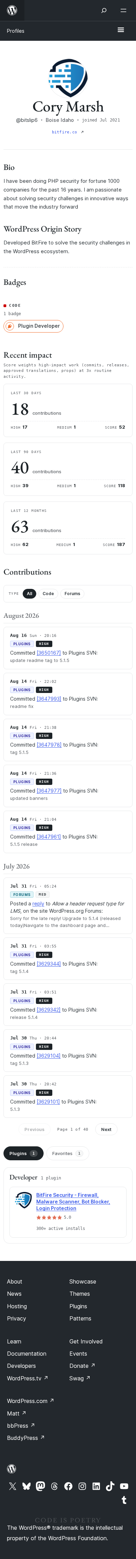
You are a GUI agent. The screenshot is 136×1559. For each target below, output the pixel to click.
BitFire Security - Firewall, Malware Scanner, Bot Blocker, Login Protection (73, 1201)
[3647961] (49, 837)
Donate (82, 1365)
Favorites (66, 1153)
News (14, 1293)
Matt (17, 1413)
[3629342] (49, 1010)
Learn (14, 1341)
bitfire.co (66, 132)
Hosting (17, 1306)
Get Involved (86, 1341)
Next (106, 1129)
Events (78, 1353)
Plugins (22, 1153)
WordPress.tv (27, 1378)
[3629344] (49, 964)
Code (48, 593)
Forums (72, 593)
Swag (80, 1378)
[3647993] (49, 699)
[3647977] (49, 791)
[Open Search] (104, 10)
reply (38, 903)
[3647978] (49, 745)
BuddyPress (26, 1437)
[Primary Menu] (120, 30)
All (29, 593)
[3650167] (49, 653)
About (14, 1281)
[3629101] (48, 1102)
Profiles (15, 31)
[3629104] (49, 1056)
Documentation (26, 1353)
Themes (79, 1293)
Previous (34, 1129)
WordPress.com (30, 1400)
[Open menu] (125, 10)
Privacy (16, 1318)
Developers (21, 1365)
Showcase (82, 1281)
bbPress (21, 1425)
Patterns (80, 1318)
